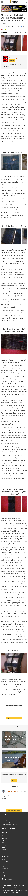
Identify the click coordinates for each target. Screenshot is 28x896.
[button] (2, 2)
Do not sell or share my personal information (15, 890)
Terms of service (19, 885)
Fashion (17, 26)
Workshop (4, 838)
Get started (5, 861)
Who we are (5, 868)
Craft (12, 26)
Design (4, 840)
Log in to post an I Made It (14, 718)
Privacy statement (8, 888)
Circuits (4, 836)
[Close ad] (26, 6)
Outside (4, 849)
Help (3, 864)
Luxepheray (6, 26)
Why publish (5, 859)
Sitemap (4, 866)
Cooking (4, 845)
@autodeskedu (8, 879)
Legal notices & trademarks (10, 893)
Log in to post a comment (14, 810)
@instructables (8, 876)
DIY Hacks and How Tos (12, 791)
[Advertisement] (14, 8)
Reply (14, 806)
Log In (14, 780)
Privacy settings (18, 888)
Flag (5, 802)
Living (3, 847)
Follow (12, 60)
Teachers (4, 852)
